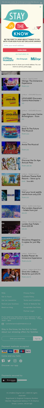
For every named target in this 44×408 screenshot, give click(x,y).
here (29, 66)
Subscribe (22, 50)
